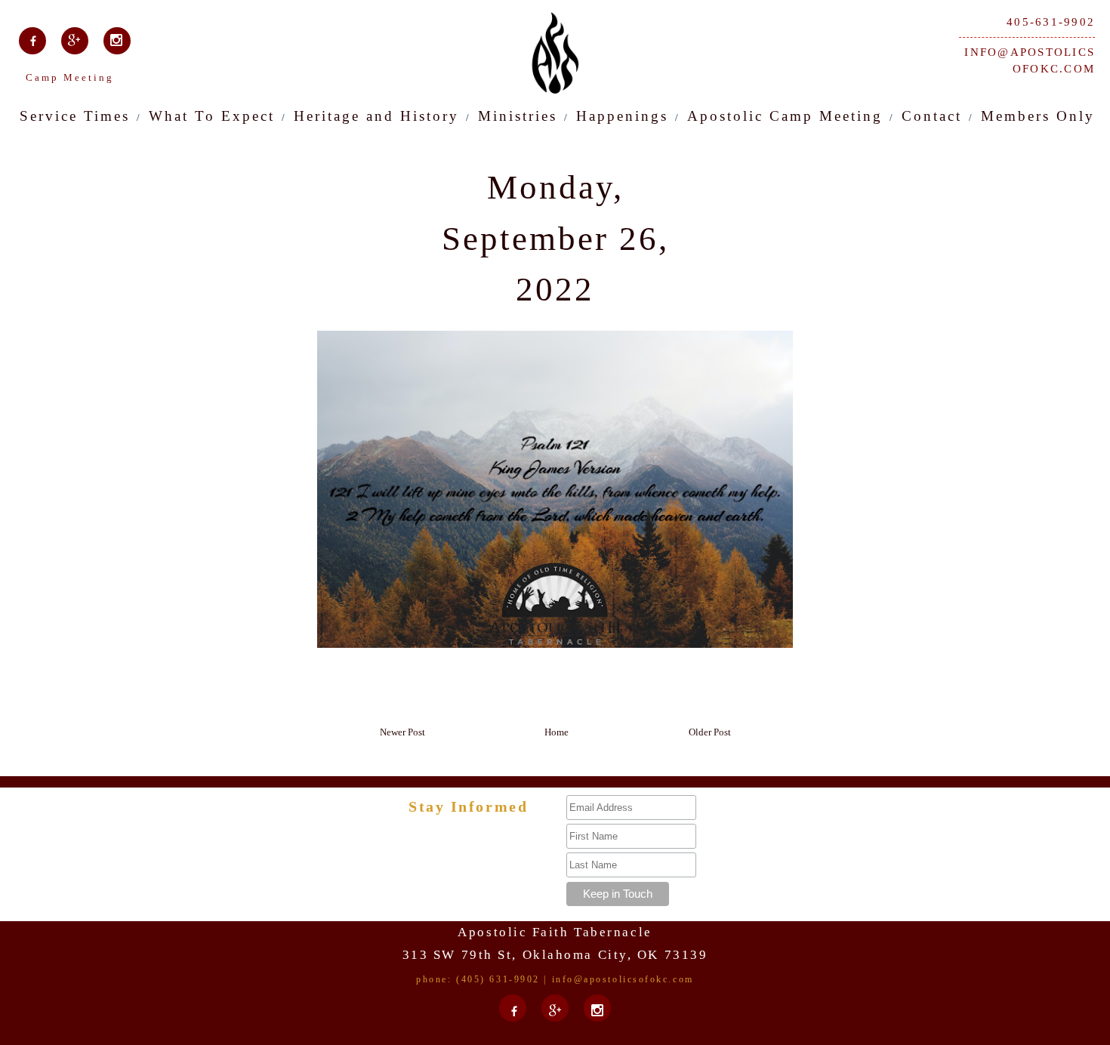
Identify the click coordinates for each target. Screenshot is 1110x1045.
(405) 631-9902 (498, 979)
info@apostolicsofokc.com (1029, 61)
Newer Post (402, 732)
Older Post (710, 732)
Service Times (75, 116)
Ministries (517, 116)
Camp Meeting (70, 77)
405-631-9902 (1051, 22)
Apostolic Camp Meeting (785, 116)
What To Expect (212, 116)
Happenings (622, 116)
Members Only (1038, 116)
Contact (932, 116)
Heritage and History (376, 116)
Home (556, 732)
